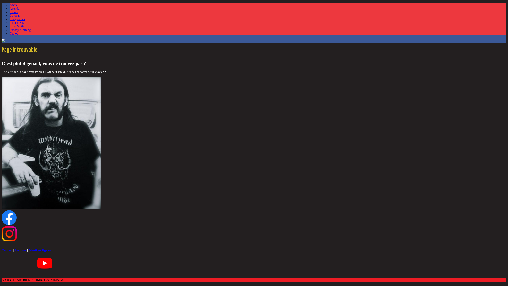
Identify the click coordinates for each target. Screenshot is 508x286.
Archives (20, 250)
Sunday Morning (20, 30)
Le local (15, 15)
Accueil (14, 5)
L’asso (14, 12)
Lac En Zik (17, 22)
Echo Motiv (17, 26)
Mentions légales (40, 250)
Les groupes (17, 19)
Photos (14, 33)
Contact (7, 250)
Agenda (14, 8)
